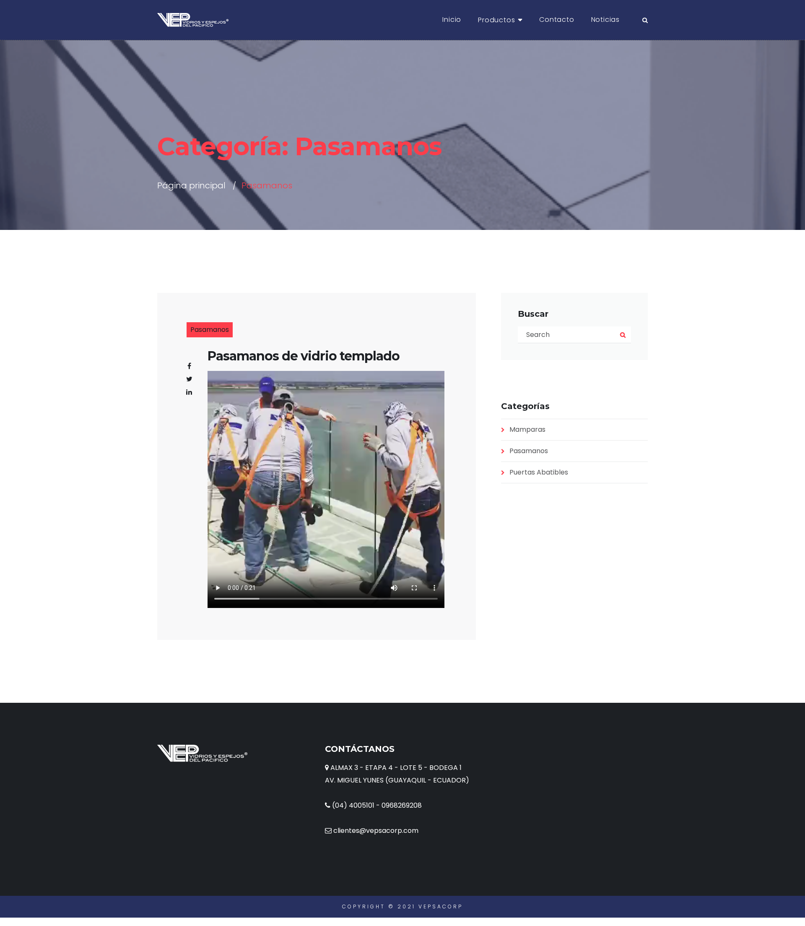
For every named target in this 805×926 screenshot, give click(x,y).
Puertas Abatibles (538, 472)
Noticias (605, 19)
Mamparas (527, 429)
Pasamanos (209, 329)
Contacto (556, 19)
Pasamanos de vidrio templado (304, 356)
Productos (496, 20)
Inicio (451, 19)
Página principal (191, 185)
